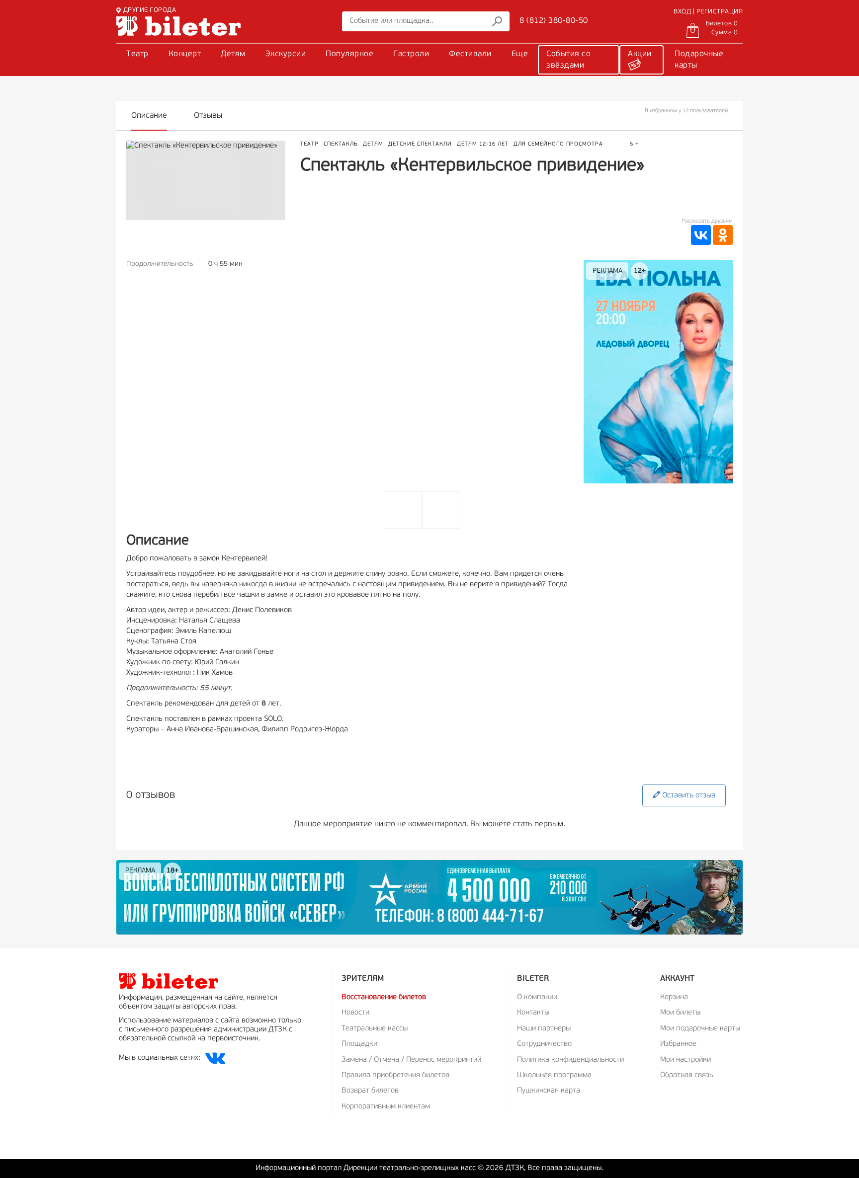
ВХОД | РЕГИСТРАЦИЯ (708, 11)
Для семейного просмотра (558, 144)
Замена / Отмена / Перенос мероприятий (411, 1060)
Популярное (349, 54)
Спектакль (341, 144)
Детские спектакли (420, 144)
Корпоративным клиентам (386, 1106)
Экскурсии (285, 54)
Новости (355, 1013)
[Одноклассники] (723, 235)
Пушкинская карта (548, 1091)
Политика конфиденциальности (570, 1060)
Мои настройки (685, 1060)
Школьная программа (554, 1075)
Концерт (185, 54)
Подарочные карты (699, 60)
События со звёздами (568, 60)
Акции (640, 54)
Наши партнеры (544, 1028)
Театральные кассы (375, 1028)
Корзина (674, 997)
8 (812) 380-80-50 (553, 21)
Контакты (533, 1013)
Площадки (359, 1044)
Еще (520, 54)
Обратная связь (686, 1075)
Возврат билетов (370, 1091)
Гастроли (411, 54)
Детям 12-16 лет (483, 144)
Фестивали (470, 54)
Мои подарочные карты (700, 1028)
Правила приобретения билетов (395, 1075)
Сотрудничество (544, 1044)
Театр (137, 54)
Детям (233, 54)
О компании (537, 997)
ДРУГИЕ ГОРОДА (149, 10)
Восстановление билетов (384, 997)
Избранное (678, 1044)
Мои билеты (680, 1013)
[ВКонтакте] (701, 235)
